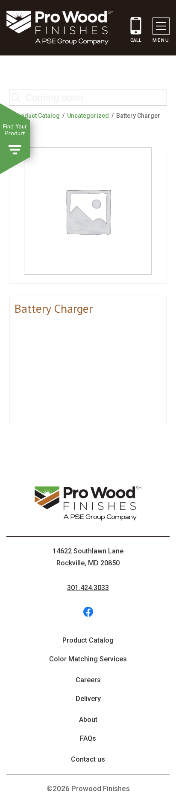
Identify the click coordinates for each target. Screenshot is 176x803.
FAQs (88, 738)
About (88, 720)
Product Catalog (37, 115)
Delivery (88, 699)
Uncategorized (88, 115)
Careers (88, 680)
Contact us (88, 759)
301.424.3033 (88, 588)
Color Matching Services (88, 659)
